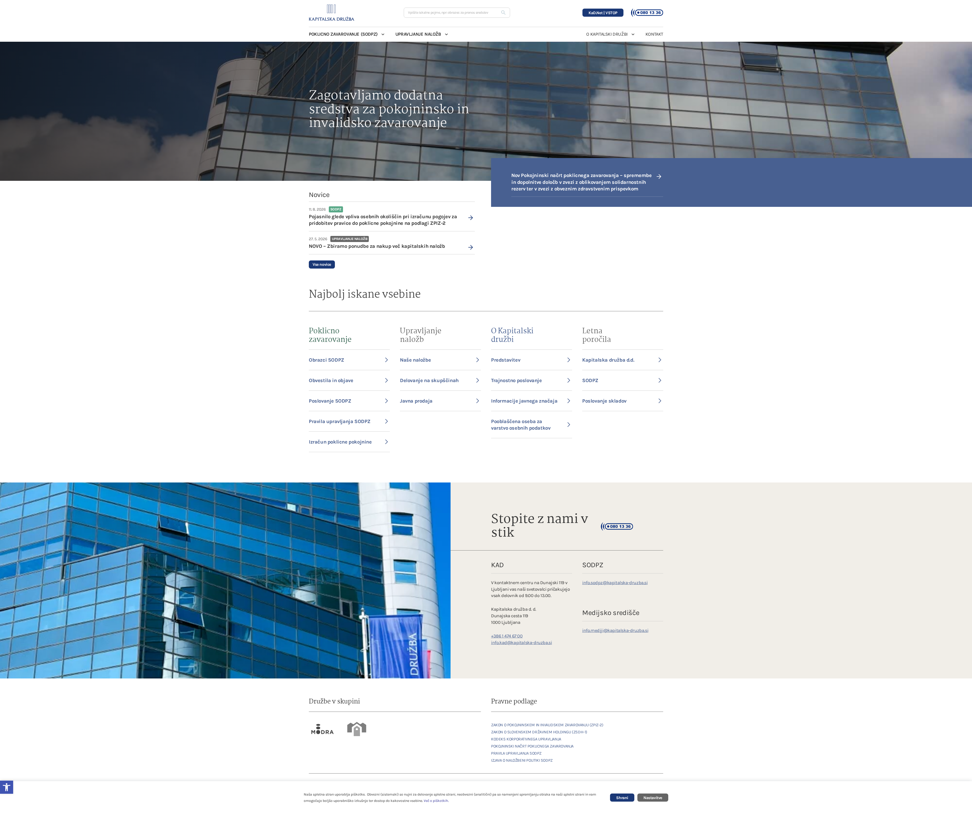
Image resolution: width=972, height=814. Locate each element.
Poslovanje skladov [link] (604, 401)
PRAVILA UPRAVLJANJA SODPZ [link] (516, 753)
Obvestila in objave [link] (331, 380)
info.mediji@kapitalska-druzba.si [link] (615, 630)
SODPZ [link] (590, 380)
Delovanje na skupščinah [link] (429, 380)
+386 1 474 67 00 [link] (507, 636)
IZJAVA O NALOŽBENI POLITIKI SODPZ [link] (522, 760)
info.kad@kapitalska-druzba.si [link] (521, 642)
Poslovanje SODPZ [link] (330, 401)
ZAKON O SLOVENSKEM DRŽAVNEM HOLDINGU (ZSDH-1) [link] (539, 732)
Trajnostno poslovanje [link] (516, 380)
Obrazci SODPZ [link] (326, 360)
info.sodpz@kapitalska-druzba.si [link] (615, 582)
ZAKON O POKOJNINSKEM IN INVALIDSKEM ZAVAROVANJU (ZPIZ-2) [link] (547, 724)
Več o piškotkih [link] (436, 801)
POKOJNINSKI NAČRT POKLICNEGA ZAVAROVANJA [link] (532, 746)
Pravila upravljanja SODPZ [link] (340, 421)
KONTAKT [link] (654, 34)
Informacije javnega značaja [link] (524, 401)
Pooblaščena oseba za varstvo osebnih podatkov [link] (520, 425)
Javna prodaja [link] (416, 401)
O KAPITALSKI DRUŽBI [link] (606, 34)
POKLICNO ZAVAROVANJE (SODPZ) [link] (343, 34)
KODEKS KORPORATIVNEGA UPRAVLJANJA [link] (526, 739)
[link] (392, 216)
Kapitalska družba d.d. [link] (608, 360)
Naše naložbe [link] (415, 360)
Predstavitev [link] (505, 360)
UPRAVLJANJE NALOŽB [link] (418, 34)
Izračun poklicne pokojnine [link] (340, 442)
